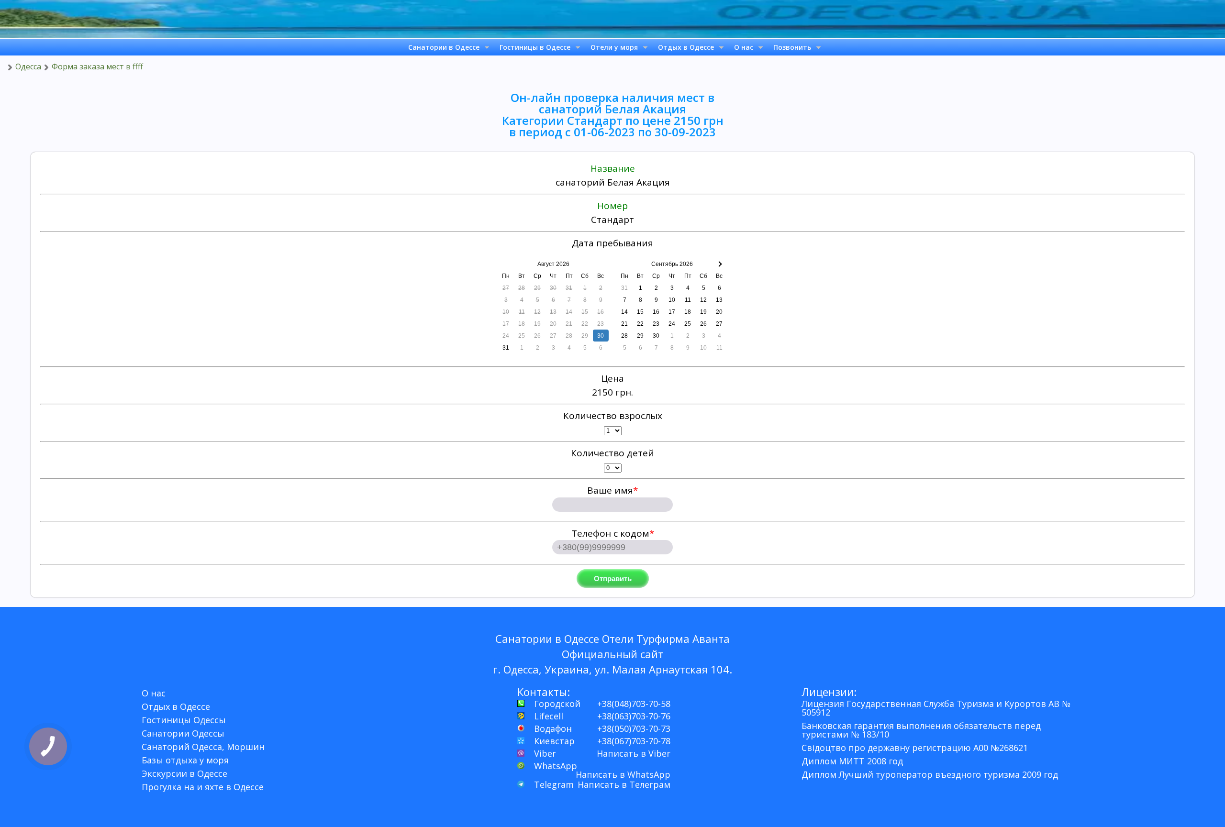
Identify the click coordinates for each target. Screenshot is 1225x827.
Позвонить (792, 47)
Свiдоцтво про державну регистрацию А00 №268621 (915, 747)
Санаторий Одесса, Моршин (203, 746)
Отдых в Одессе (686, 47)
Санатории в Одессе (443, 47)
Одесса (28, 66)
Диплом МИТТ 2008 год (852, 761)
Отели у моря (614, 47)
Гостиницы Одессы (184, 720)
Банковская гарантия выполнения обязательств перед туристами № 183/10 (921, 730)
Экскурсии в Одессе (184, 773)
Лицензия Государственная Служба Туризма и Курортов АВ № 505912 (936, 708)
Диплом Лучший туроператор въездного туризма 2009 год (930, 774)
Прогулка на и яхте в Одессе (203, 787)
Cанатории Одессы (183, 733)
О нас (743, 47)
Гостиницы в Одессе (535, 47)
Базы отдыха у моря (185, 760)
